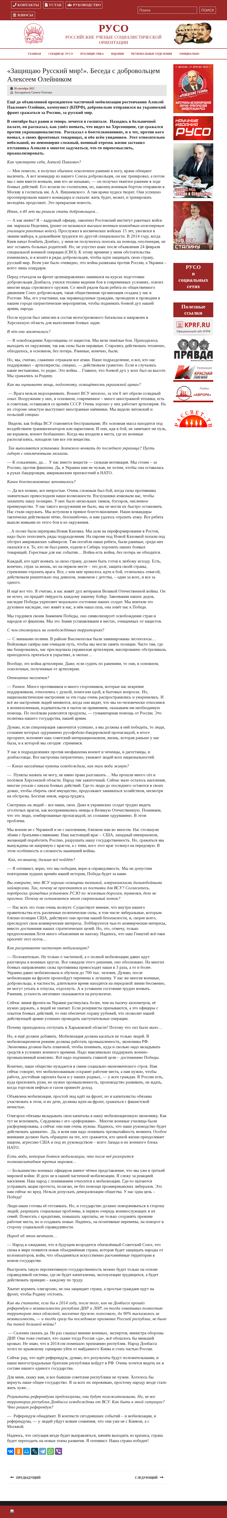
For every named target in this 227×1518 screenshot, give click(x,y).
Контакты (28, 5)
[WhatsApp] (50, 1451)
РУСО (114, 28)
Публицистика (92, 53)
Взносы (25, 15)
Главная (34, 53)
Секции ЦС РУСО (60, 53)
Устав (55, 5)
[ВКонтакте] (10, 1451)
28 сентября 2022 (24, 88)
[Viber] (58, 1451)
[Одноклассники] (18, 1451)
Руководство (87, 5)
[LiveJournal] (34, 1451)
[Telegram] (42, 1451)
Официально (189, 53)
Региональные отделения (151, 53)
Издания (117, 53)
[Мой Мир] (26, 1451)
